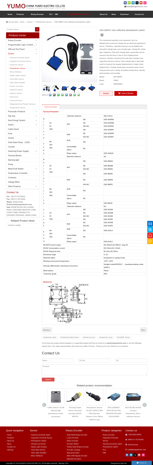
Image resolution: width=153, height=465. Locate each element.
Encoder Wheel (73, 444)
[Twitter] (137, 2)
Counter (11, 147)
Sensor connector (16, 86)
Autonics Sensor (16, 93)
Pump (10, 164)
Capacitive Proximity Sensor (20, 61)
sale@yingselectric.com (137, 6)
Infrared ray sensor (89, 337)
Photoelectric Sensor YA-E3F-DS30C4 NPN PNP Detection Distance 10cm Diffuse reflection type (94, 413)
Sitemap (10, 450)
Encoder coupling (73, 450)
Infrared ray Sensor (38, 444)
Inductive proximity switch (40, 435)
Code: (101, 84)
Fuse (10, 134)
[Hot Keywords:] (37, 29)
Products (10, 438)
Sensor (11, 54)
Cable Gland (13, 129)
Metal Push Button (16, 169)
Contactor (12, 178)
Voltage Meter (14, 182)
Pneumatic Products (16, 112)
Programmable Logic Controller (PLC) (23, 45)
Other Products (14, 186)
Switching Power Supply (18, 151)
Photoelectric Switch (38, 441)
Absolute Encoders (74, 459)
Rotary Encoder (14, 40)
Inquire (106, 93)
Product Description (50, 107)
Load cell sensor (16, 100)
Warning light (13, 160)
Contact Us (11, 447)
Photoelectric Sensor (18, 68)
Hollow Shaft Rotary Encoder (78, 447)
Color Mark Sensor (17, 79)
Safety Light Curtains (18, 75)
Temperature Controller (17, 173)
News (9, 444)
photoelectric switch (49, 337)
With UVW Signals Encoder (77, 456)
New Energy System (16, 120)
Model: (102, 77)
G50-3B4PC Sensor (123, 337)
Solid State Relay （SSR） (19, 142)
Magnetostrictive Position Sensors (23, 104)
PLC (104, 450)
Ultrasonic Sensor (16, 65)
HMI (104, 453)
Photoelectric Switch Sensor (69, 337)
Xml (66, 463)
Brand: (101, 80)
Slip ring (11, 116)
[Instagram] (144, 2)
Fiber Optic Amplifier (17, 83)
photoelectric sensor (106, 337)
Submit (48, 380)
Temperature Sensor (17, 108)
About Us (10, 441)
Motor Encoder (72, 441)
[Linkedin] (133, 2)
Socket (11, 138)
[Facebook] (125, 2)
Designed (119, 463)
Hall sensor (14, 97)
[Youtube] (140, 2)
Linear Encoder (73, 438)
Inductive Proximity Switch (20, 58)
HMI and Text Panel (16, 49)
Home (9, 435)
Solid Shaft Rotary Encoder (77, 435)
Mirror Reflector (16, 72)
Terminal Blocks (15, 156)
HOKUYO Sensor (16, 90)
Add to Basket (127, 93)
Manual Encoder (73, 453)
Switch (11, 125)
